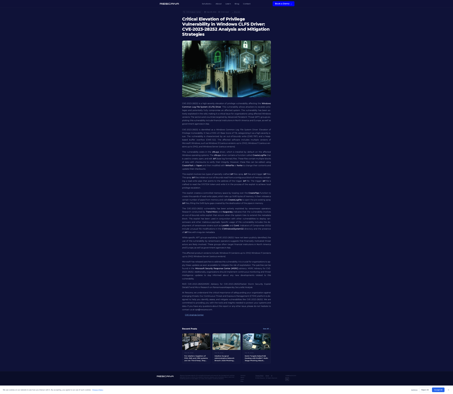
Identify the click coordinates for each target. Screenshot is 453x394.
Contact (246, 4)
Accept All (438, 390)
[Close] (448, 390)
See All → (267, 329)
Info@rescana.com (290, 375)
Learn (228, 4)
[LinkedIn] (287, 379)
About (219, 4)
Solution (243, 375)
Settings (414, 390)
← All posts (236, 12)
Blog (237, 4)
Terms (267, 375)
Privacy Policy (259, 375)
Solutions (207, 4)
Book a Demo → (283, 3)
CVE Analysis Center (193, 12)
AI (271, 375)
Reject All (425, 390)
